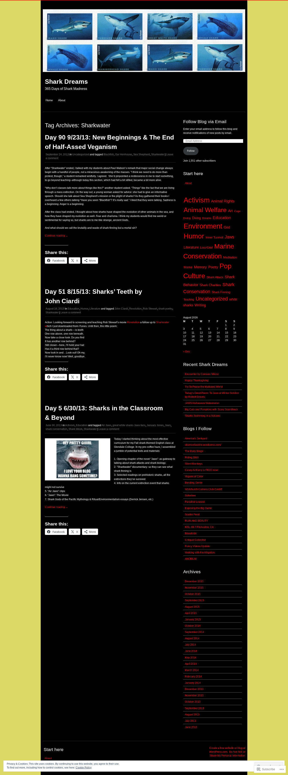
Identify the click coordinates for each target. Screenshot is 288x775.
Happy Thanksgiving (197, 380)
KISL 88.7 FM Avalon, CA (199, 527)
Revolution (135, 308)
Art (230, 211)
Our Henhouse (123, 154)
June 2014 (191, 651)
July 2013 (190, 720)
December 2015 (194, 581)
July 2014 (190, 644)
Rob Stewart (150, 308)
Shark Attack (215, 277)
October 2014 (193, 625)
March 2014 (192, 670)
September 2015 (194, 600)
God (227, 227)
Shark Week (75, 429)
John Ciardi (121, 308)
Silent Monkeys (193, 463)
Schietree (190, 495)
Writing (200, 305)
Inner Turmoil (214, 237)
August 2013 (192, 714)
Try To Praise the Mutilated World (204, 386)
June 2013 (191, 727)
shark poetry (165, 308)
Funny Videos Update (197, 546)
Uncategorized (80, 154)
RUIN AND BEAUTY (196, 520)
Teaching (189, 299)
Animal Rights (222, 201)
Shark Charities (210, 285)
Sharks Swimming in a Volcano (202, 415)
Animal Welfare (205, 209)
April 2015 (191, 613)
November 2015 (194, 587)
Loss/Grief (206, 247)
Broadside (191, 533)
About (61, 100)
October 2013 (193, 701)
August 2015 (192, 606)
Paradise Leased (195, 501)
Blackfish (109, 154)
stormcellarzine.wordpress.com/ (203, 444)
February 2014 (193, 676)
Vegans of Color (194, 476)
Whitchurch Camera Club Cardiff (203, 489)
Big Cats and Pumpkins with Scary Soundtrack (211, 409)
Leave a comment (71, 312)
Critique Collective (195, 539)
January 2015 (193, 619)
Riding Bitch (192, 457)
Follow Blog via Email (204, 121)
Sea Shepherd (141, 154)
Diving (196, 218)
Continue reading (56, 235)
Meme (188, 267)
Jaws (168, 425)
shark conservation (56, 429)
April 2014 (191, 663)
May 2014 (190, 657)
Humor (84, 308)
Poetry (213, 267)
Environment (203, 226)
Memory (200, 267)
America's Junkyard (196, 438)
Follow (191, 150)
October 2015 (193, 594)
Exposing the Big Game (198, 508)
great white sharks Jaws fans (129, 425)
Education (73, 308)
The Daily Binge (194, 451)
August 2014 (192, 638)
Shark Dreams (66, 81)
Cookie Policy (84, 767)
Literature (94, 308)
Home (49, 100)
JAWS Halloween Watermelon (202, 403)
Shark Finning (221, 292)
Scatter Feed (192, 514)
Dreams (206, 218)
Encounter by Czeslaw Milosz (202, 374)
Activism (70, 425)
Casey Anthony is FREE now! (201, 470)
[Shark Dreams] (144, 74)
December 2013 (194, 689)
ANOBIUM (191, 558)
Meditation (230, 257)
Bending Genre (193, 482)
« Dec (186, 351)
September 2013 (194, 708)
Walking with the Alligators (200, 552)
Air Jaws (106, 425)
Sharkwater (157, 154)
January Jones (155, 425)
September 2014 (194, 632)
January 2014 (193, 682)
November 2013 (194, 695)
